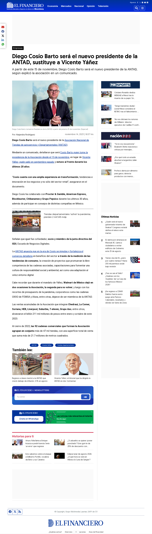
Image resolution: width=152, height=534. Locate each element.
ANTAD (34, 345)
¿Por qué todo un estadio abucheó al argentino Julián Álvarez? (125, 160)
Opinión (91, 6)
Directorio (68, 532)
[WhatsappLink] (52, 417)
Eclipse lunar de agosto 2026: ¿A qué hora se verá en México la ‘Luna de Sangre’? (80, 457)
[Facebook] (138, 2)
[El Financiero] (25, 6)
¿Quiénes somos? (55, 532)
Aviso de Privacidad (96, 532)
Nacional (79, 6)
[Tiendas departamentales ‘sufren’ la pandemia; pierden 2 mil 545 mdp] (26, 221)
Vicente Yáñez (46, 345)
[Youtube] (145, 2)
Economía (53, 6)
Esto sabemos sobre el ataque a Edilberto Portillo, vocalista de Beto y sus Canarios (38, 457)
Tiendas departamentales (65, 345)
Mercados (66, 6)
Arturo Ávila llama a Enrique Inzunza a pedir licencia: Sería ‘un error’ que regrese (37, 443)
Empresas (18, 48)
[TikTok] (148, 2)
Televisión (103, 6)
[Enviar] (85, 396)
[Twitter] (140, 2)
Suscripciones (80, 532)
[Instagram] (143, 2)
